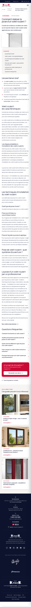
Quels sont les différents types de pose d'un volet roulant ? (13, 344)
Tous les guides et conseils (10, 380)
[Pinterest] (17, 548)
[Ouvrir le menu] (27, 5)
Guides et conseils (9, 9)
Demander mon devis (16, 373)
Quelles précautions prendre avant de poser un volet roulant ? (13, 338)
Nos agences (7, 1)
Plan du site (9, 595)
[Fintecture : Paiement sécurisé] (15, 571)
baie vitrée (18, 135)
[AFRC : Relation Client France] (15, 562)
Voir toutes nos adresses (15, 502)
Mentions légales (17, 595)
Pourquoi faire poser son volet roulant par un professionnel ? (14, 356)
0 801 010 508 (15, 517)
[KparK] (6, 5)
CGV (23, 595)
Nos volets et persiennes (10, 324)
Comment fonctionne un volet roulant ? (13, 333)
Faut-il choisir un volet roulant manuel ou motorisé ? (14, 350)
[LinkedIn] (24, 548)
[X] (13, 548)
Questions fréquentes (10, 71)
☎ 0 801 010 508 (25, 1)
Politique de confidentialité (11, 597)
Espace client (16, 1)
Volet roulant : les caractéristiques (14, 56)
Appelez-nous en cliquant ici (16, 527)
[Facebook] (7, 548)
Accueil (3, 9)
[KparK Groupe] (15, 582)
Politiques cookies (22, 597)
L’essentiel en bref (9, 53)
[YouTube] (20, 548)
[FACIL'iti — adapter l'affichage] (15, 524)
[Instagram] (10, 548)
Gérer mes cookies (15, 599)
